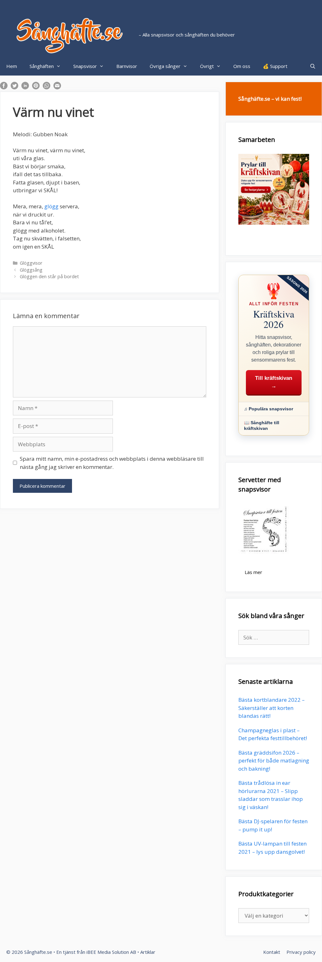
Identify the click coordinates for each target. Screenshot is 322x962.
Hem (11, 66)
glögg (51, 206)
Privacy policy (301, 952)
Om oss (241, 66)
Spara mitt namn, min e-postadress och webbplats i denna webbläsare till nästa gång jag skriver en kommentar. (112, 462)
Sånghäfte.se (38, 952)
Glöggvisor (31, 263)
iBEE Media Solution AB (111, 952)
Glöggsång (31, 270)
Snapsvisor (85, 66)
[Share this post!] (4, 87)
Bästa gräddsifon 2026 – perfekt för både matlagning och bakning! (273, 760)
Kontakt (271, 952)
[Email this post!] (57, 87)
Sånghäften (42, 66)
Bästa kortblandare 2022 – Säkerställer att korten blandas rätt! (271, 707)
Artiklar (147, 952)
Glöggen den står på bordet (49, 276)
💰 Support (275, 66)
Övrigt (207, 66)
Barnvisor (126, 66)
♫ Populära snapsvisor (268, 408)
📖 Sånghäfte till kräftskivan (261, 425)
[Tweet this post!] (14, 87)
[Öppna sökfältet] (312, 66)
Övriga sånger (165, 66)
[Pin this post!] (36, 87)
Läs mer (253, 572)
